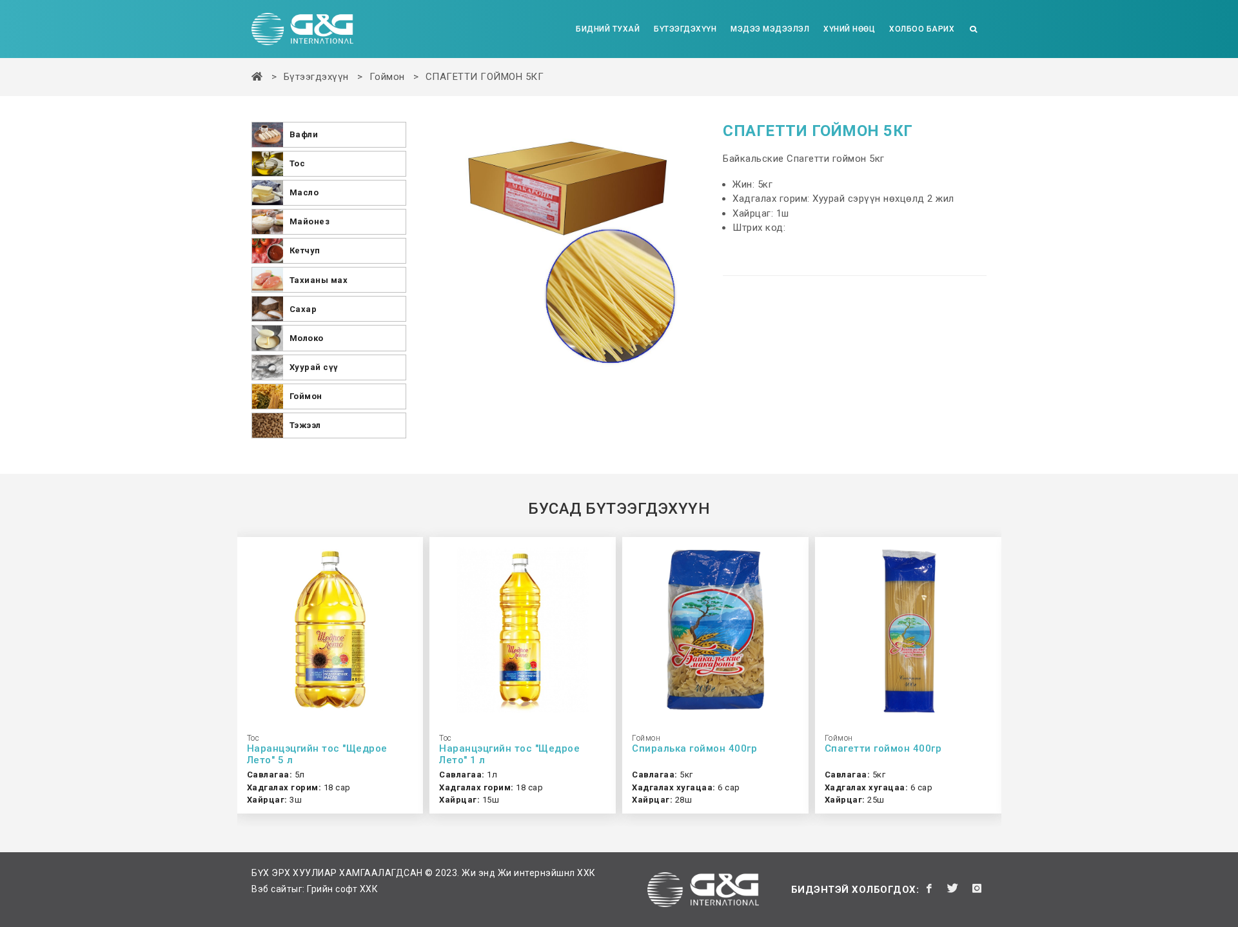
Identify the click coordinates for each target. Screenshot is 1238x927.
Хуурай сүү (314, 367)
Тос (298, 163)
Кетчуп (305, 250)
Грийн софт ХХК (342, 889)
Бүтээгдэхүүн (316, 77)
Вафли (304, 134)
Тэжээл (305, 425)
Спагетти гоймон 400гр (883, 748)
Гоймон (387, 77)
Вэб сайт (271, 889)
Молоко (307, 338)
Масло (304, 192)
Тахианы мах (319, 280)
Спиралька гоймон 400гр (694, 748)
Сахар (303, 309)
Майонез (310, 221)
